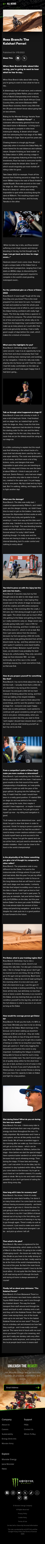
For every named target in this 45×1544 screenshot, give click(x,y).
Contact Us (28, 1429)
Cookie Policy (22, 1517)
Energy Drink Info (9, 1438)
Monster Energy (9, 1459)
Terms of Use (22, 1521)
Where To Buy (30, 1434)
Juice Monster (8, 1464)
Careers (5, 1429)
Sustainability (7, 1434)
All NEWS (11, 3)
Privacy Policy (22, 1514)
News (4, 1468)
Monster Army (8, 1443)
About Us (6, 1424)
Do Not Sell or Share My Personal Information (22, 1525)
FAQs (26, 1424)
